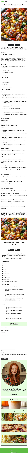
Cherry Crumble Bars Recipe (14, 433)
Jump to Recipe (11, 44)
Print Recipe (18, 44)
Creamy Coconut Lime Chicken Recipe (14, 422)
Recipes (5, 42)
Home (2, 42)
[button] (25, 1)
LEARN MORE (14, 394)
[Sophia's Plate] (4, 1)
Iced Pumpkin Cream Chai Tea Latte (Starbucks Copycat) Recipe (14, 410)
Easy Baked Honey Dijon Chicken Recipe (14, 443)
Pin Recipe (18, 249)
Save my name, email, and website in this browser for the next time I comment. (14, 355)
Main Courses (9, 42)
